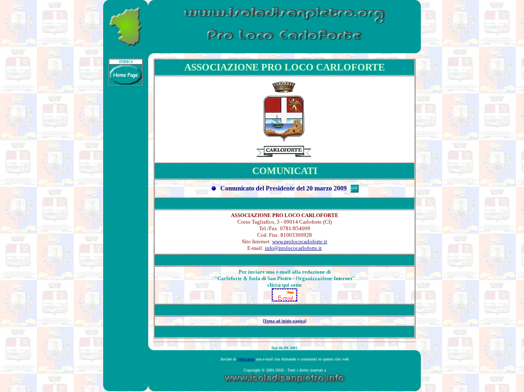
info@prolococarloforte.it (293, 248)
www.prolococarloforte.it (299, 241)
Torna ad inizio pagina (284, 321)
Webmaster (246, 359)
